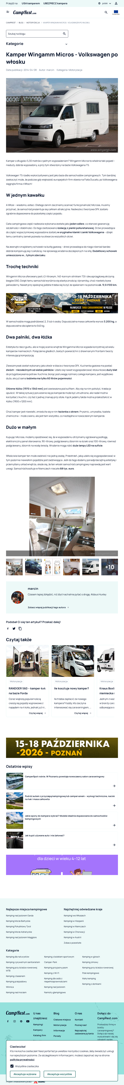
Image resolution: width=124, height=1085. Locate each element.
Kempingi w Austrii (72, 937)
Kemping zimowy (90, 962)
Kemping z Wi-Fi (51, 973)
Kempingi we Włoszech (75, 915)
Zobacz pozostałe (72, 942)
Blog (21, 22)
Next (116, 680)
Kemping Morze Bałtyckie (18, 920)
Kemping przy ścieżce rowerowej (97, 967)
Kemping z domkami (91, 983)
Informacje (59, 1030)
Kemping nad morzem (16, 992)
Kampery (37, 1029)
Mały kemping (89, 978)
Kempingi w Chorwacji (74, 931)
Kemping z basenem (15, 976)
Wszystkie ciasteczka (27, 1066)
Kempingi (38, 1024)
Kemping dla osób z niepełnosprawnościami (55, 980)
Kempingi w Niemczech (75, 926)
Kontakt (79, 1019)
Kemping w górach (91, 956)
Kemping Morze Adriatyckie (19, 931)
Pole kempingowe (90, 973)
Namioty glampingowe (55, 992)
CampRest (11, 22)
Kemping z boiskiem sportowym (59, 956)
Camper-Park (50, 962)
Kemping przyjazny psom (56, 967)
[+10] (109, 567)
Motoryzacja (33, 22)
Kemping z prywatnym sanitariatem (23, 962)
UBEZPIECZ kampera (55, 3)
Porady (57, 1035)
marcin (50, 70)
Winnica (10, 986)
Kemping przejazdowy (16, 981)
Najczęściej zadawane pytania (84, 1032)
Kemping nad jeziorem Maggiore (21, 937)
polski (105, 3)
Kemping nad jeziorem (54, 986)
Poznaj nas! (81, 1025)
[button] (37, 44)
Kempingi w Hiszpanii (74, 920)
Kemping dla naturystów (17, 956)
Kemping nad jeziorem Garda (19, 915)
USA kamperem (31, 3)
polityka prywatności (22, 1059)
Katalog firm (39, 1035)
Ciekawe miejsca (62, 1019)
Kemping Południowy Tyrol (18, 926)
